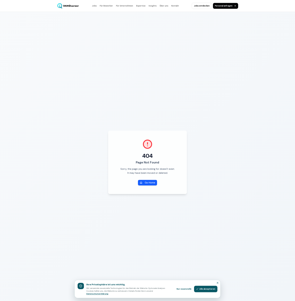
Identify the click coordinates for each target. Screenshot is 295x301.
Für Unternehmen (124, 6)
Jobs (94, 6)
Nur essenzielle (184, 289)
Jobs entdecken (202, 6)
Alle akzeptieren (207, 289)
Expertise (141, 6)
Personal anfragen (223, 6)
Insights (153, 6)
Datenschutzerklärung (97, 294)
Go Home (150, 182)
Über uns (164, 6)
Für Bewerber (106, 6)
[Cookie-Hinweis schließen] (217, 282)
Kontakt (175, 6)
